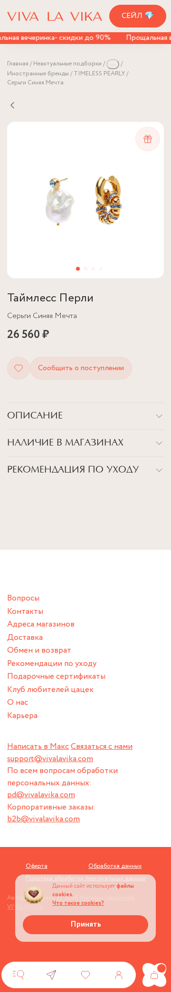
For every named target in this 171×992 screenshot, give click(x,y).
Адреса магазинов (41, 624)
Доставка (25, 638)
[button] (78, 269)
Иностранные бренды (38, 73)
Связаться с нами (102, 747)
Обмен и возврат (39, 650)
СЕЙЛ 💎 (138, 15)
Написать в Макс (38, 747)
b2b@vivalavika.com (43, 819)
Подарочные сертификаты (56, 677)
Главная (17, 63)
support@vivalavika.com (50, 759)
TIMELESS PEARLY (99, 73)
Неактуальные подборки (67, 63)
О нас (17, 703)
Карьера (22, 716)
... (112, 63)
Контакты (25, 612)
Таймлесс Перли (50, 298)
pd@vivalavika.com (41, 795)
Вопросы (23, 598)
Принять (85, 924)
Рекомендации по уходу (51, 664)
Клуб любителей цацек (50, 690)
